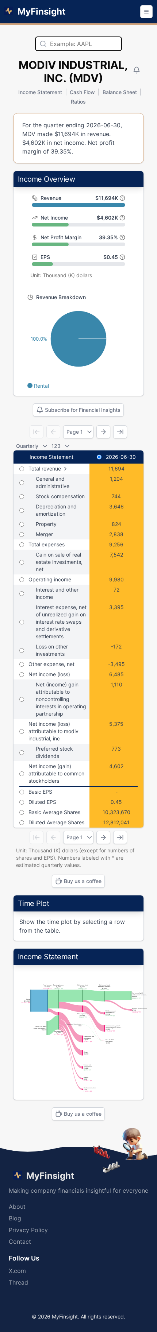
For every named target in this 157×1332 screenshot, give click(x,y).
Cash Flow (82, 92)
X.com (17, 1270)
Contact (20, 1241)
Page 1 (74, 432)
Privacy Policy (28, 1230)
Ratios (78, 101)
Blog (15, 1218)
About (17, 1206)
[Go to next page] (103, 431)
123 (56, 446)
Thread (18, 1282)
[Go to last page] (120, 431)
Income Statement (40, 92)
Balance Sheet (120, 92)
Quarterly (27, 446)
